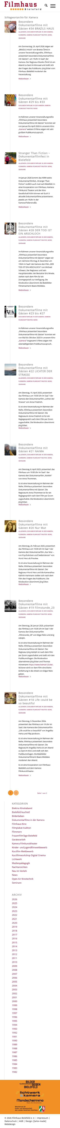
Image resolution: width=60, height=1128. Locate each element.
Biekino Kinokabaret (22, 808)
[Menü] (51, 6)
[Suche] (44, 6)
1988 (14, 1048)
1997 (14, 1013)
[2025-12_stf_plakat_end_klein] (10, 158)
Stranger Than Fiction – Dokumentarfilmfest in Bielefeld (34, 156)
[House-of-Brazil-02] (10, 27)
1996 (14, 1017)
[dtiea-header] (10, 228)
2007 (14, 973)
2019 (14, 926)
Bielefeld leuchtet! (21, 812)
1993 (14, 1028)
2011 (14, 958)
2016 (14, 938)
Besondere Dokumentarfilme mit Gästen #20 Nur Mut (33, 524)
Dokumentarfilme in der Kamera (40, 32)
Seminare (22, 38)
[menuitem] (44, 6)
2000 (14, 1001)
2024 (14, 907)
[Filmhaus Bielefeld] (25, 6)
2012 (14, 954)
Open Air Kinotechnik (22, 878)
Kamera (22, 129)
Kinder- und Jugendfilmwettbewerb (29, 847)
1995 (14, 1020)
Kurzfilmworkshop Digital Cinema (29, 855)
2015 (14, 942)
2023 (14, 911)
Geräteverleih (18, 839)
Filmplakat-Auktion (21, 827)
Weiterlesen (23, 78)
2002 (14, 993)
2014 (14, 946)
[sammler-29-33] (10, 100)
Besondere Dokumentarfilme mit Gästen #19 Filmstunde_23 (36, 604)
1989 (14, 1044)
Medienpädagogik (21, 863)
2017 (14, 934)
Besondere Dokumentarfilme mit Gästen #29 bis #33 (33, 98)
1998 (14, 1009)
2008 (14, 969)
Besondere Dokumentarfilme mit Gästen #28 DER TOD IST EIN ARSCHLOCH (35, 228)
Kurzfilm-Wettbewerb (22, 851)
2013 (14, 950)
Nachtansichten (19, 867)
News (50, 35)
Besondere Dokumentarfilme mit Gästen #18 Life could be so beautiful (35, 698)
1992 (14, 1032)
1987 (14, 1052)
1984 (14, 1064)
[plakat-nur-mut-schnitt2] (10, 526)
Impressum (42, 1118)
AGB (21, 1121)
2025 (14, 903)
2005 (14, 981)
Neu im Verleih (19, 870)
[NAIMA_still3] (10, 449)
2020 (14, 922)
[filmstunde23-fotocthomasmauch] (10, 606)
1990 (14, 1040)
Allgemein (22, 32)
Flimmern (22, 35)
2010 (14, 962)
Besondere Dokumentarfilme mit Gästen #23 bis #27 (33, 310)
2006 (14, 977)
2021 (14, 918)
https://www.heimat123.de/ (41, 664)
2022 (14, 915)
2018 (14, 930)
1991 (14, 1036)
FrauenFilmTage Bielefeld (24, 835)
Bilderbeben (18, 816)
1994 (14, 1024)
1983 (14, 1068)
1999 (14, 1005)
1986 (14, 1056)
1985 (14, 1060)
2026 (14, 899)
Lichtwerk (17, 859)
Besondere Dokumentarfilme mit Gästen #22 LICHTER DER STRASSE (35, 369)
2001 (14, 997)
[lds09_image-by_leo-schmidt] (10, 370)
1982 (14, 1071)
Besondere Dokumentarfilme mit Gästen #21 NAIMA (33, 448)
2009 (14, 966)
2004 (14, 985)
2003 (14, 989)
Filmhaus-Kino (19, 823)
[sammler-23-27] (10, 312)
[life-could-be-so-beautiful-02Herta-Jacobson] (10, 698)
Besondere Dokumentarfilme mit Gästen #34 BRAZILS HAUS (36, 25)
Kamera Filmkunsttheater (37, 35)
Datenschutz (11, 1121)
